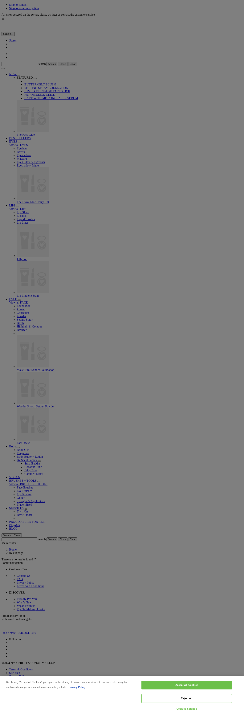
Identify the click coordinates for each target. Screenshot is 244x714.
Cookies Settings (187, 708)
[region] (122, 695)
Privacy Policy (77, 687)
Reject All (186, 698)
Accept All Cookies (186, 685)
